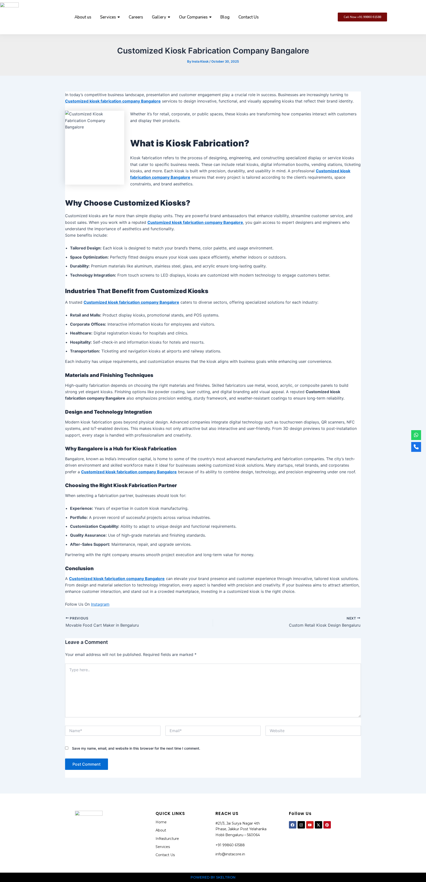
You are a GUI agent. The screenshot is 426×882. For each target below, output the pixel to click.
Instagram (100, 604)
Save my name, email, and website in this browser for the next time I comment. (136, 748)
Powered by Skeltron (213, 877)
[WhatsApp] (416, 435)
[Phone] (416, 447)
